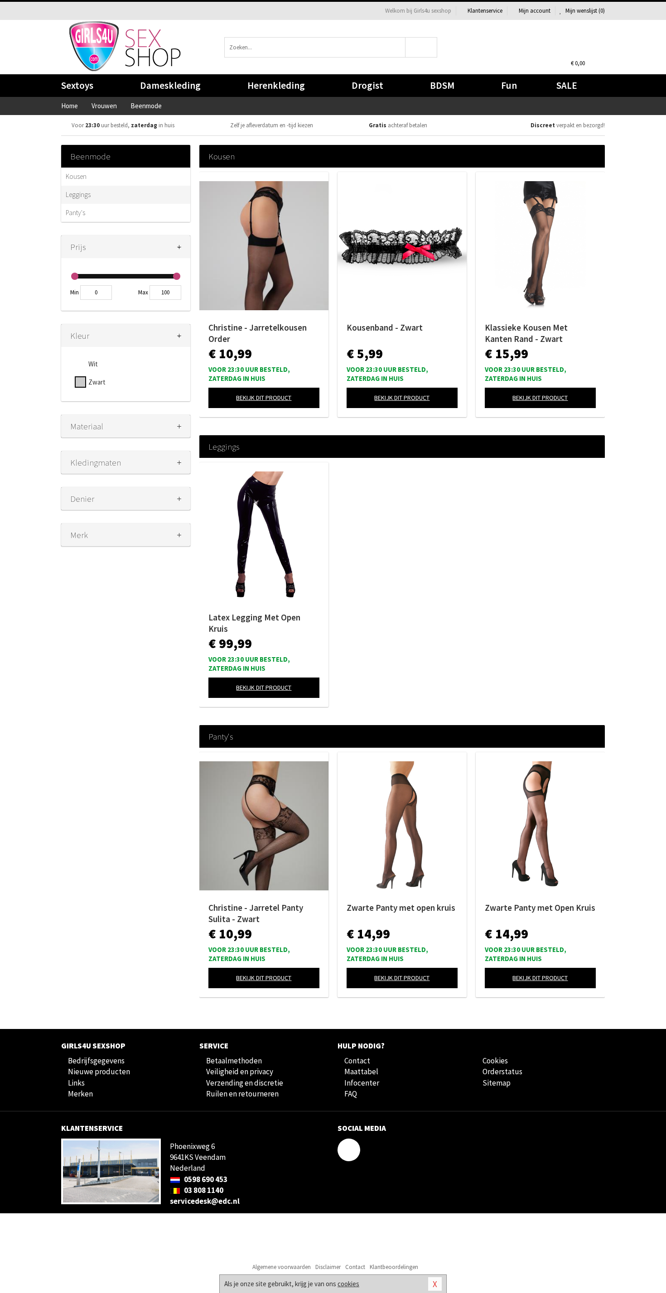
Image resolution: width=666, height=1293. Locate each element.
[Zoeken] (421, 47)
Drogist (367, 85)
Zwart (97, 382)
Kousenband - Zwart (385, 327)
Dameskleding (170, 85)
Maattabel (361, 1072)
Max (143, 292)
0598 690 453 (205, 1179)
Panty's (75, 212)
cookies (348, 1283)
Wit (93, 364)
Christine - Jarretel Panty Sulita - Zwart (255, 913)
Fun (509, 85)
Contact (357, 1061)
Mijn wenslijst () (584, 10)
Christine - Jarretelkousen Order (257, 333)
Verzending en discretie (244, 1083)
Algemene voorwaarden (281, 1267)
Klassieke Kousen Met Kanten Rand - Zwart (526, 333)
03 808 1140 (203, 1190)
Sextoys (77, 85)
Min (74, 292)
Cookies (495, 1061)
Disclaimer (328, 1267)
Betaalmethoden (234, 1061)
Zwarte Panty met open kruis (401, 907)
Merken (80, 1094)
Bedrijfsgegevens (96, 1061)
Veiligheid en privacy (239, 1072)
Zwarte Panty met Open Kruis (540, 907)
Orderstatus (502, 1072)
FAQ (350, 1094)
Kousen (76, 176)
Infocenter (361, 1083)
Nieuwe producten (99, 1072)
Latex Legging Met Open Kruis (254, 623)
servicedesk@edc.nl (205, 1201)
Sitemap (497, 1083)
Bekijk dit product (263, 398)
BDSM (442, 85)
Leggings (78, 194)
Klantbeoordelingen (394, 1267)
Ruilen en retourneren (242, 1094)
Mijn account (534, 10)
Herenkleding (276, 85)
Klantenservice (485, 10)
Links (76, 1083)
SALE (566, 85)
